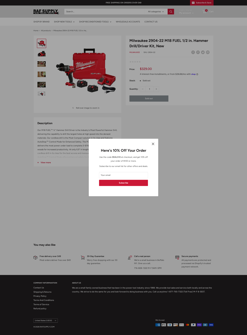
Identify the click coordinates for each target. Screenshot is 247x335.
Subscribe (123, 183)
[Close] (153, 144)
